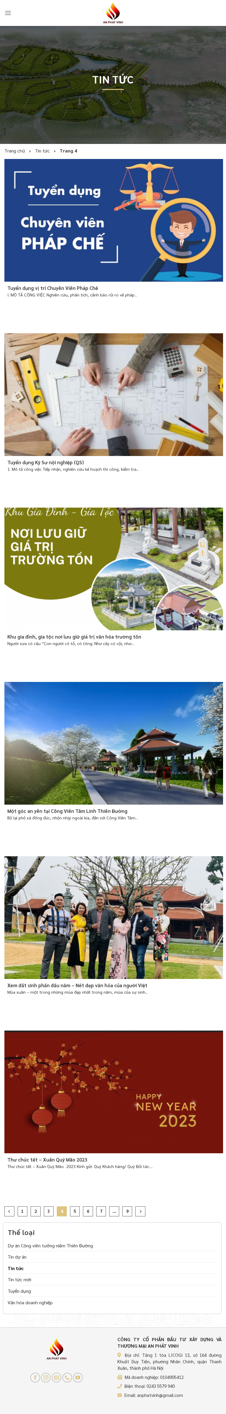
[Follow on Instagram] (46, 1377)
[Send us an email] (57, 1377)
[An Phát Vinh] (113, 13)
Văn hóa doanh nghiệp (30, 1302)
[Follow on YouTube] (78, 1377)
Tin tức (16, 1268)
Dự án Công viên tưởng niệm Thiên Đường (50, 1245)
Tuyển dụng (19, 1291)
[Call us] (67, 1377)
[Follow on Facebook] (35, 1377)
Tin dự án (17, 1257)
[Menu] (7, 13)
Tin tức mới (19, 1279)
